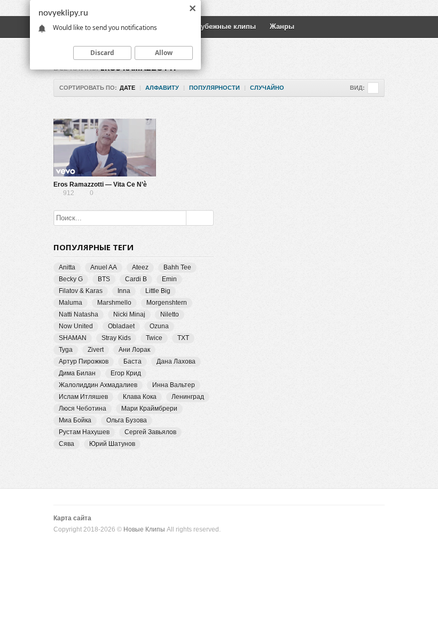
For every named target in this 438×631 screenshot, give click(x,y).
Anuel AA (103, 267)
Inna (124, 291)
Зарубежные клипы (222, 26)
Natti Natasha (78, 314)
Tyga (66, 349)
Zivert (96, 349)
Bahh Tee (177, 267)
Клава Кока (140, 397)
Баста (132, 361)
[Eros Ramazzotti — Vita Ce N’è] (104, 147)
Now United (76, 326)
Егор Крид (126, 373)
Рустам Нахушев (84, 432)
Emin (169, 279)
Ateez (140, 267)
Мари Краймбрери (149, 408)
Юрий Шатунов (112, 444)
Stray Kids (116, 338)
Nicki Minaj (129, 314)
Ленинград (187, 397)
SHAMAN (73, 338)
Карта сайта (72, 518)
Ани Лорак (134, 349)
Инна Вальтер (173, 385)
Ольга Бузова (126, 420)
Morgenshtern (166, 302)
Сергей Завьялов (150, 432)
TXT (183, 338)
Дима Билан (77, 373)
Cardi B (136, 279)
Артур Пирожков (83, 361)
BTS (104, 279)
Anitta (67, 267)
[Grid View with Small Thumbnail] (373, 88)
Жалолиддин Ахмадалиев (98, 385)
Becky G (71, 279)
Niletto (169, 314)
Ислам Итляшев (83, 397)
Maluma (70, 302)
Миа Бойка (75, 420)
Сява (66, 444)
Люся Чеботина (82, 408)
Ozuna (159, 326)
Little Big (157, 291)
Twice (154, 338)
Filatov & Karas (81, 291)
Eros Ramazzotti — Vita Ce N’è (100, 184)
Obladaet (121, 326)
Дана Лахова (176, 361)
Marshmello (114, 302)
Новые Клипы (144, 529)
